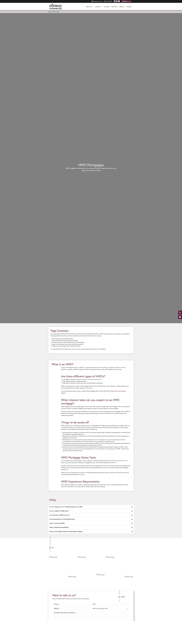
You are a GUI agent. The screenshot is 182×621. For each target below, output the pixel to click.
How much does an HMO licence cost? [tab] (59, 515)
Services (97, 7)
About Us (89, 7)
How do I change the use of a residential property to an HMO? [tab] (65, 506)
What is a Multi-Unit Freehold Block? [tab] (59, 527)
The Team (106, 7)
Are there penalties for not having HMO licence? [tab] (62, 519)
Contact (129, 7)
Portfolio (114, 7)
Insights (121, 7)
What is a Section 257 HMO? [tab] (57, 523)
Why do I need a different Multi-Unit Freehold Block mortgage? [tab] (66, 531)
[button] (110, 609)
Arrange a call (126, 1)
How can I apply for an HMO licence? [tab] (59, 511)
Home (49, 11)
